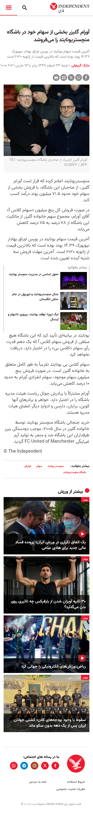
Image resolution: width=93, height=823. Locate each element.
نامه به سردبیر (37, 781)
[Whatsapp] (78, 77)
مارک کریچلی (79, 65)
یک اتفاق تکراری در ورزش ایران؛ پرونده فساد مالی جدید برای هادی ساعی (50, 545)
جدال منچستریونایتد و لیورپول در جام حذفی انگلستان (35, 297)
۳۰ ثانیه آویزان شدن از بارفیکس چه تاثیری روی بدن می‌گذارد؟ (48, 604)
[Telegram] (24, 766)
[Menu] (8, 7)
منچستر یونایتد (55, 466)
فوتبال (27, 466)
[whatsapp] (14, 766)
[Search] (24, 7)
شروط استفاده (76, 781)
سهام (39, 466)
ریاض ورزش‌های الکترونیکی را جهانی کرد (53, 666)
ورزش (63, 491)
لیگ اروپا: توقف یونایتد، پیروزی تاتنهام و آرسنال (33, 317)
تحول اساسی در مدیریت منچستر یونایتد (33, 274)
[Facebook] (86, 77)
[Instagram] (34, 766)
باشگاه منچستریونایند (74, 472)
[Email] (63, 77)
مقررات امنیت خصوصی (70, 789)
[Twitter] (71, 77)
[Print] (56, 77)
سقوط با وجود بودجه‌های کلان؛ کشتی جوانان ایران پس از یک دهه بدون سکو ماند (50, 722)
